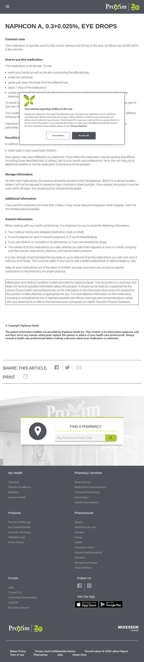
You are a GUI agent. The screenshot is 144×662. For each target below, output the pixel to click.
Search (79, 522)
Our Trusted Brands (19, 527)
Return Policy (18, 651)
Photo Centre (16, 542)
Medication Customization (90, 487)
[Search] (110, 438)
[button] (56, 367)
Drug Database (83, 567)
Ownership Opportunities (22, 597)
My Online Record (18, 607)
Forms (78, 537)
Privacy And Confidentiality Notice (55, 651)
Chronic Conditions (19, 487)
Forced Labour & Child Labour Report (106, 651)
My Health (15, 473)
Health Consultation (86, 502)
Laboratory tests (84, 547)
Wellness (13, 492)
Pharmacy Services (88, 473)
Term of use (17, 654)
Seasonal (13, 482)
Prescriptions (82, 482)
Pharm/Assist (84, 513)
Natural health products (88, 552)
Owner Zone (79, 654)
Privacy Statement (79, 126)
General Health (17, 497)
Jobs (11, 587)
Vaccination (82, 497)
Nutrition (80, 557)
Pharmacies (41, 654)
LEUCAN (13, 602)
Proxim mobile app (19, 522)
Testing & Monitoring (87, 492)
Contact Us (14, 592)
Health (78, 542)
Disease (79, 532)
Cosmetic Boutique (19, 532)
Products (14, 513)
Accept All (84, 135)
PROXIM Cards (16, 537)
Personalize (58, 135)
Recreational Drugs (86, 562)
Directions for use (85, 527)
